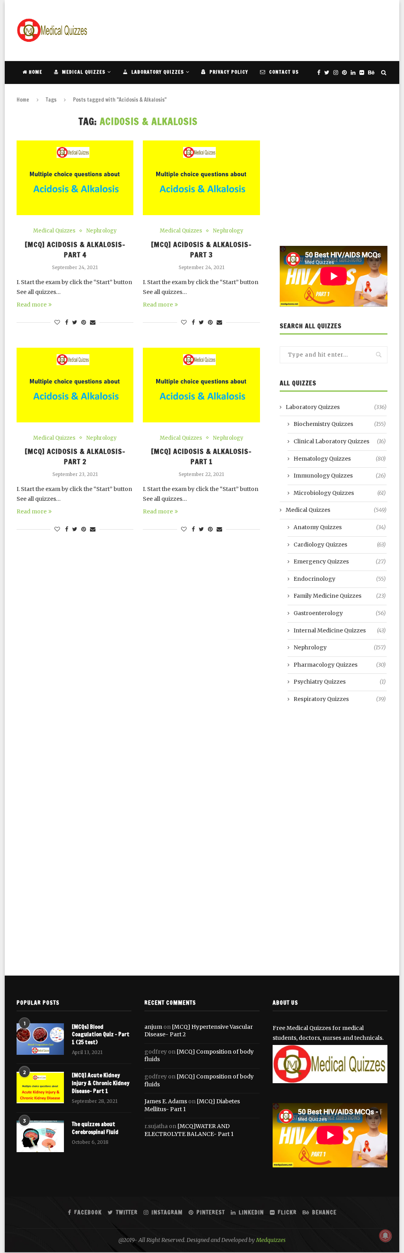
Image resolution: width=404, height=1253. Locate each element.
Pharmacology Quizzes (340, 664)
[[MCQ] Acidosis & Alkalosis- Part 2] (75, 385)
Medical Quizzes (82, 72)
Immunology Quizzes (340, 475)
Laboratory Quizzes (157, 72)
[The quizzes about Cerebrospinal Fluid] (40, 1136)
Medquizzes (271, 1240)
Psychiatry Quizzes (340, 681)
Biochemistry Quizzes (340, 424)
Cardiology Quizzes (340, 544)
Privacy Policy (228, 72)
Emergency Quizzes (340, 561)
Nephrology (101, 231)
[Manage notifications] (385, 1235)
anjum (153, 1026)
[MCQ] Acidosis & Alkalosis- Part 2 (75, 456)
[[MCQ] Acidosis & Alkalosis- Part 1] (201, 385)
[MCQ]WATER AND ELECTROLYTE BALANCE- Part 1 (189, 1130)
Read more (32, 304)
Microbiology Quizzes (340, 492)
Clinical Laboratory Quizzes (340, 441)
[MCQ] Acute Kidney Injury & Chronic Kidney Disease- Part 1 (100, 1083)
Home (34, 72)
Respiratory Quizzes (340, 699)
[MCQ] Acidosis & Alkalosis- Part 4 (75, 249)
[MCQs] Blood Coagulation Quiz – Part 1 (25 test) (100, 1034)
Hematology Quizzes (340, 458)
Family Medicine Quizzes (340, 595)
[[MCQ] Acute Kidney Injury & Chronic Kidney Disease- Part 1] (40, 1087)
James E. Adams (165, 1101)
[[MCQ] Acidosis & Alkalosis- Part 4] (75, 178)
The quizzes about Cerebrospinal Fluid (95, 1128)
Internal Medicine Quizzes (340, 630)
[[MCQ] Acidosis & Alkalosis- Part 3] (201, 178)
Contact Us (283, 72)
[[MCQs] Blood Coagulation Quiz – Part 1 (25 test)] (40, 1039)
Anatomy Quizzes (340, 527)
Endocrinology (340, 578)
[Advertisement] (243, 29)
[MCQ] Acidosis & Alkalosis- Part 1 (201, 456)
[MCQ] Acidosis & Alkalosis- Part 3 (201, 249)
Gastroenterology (340, 613)
